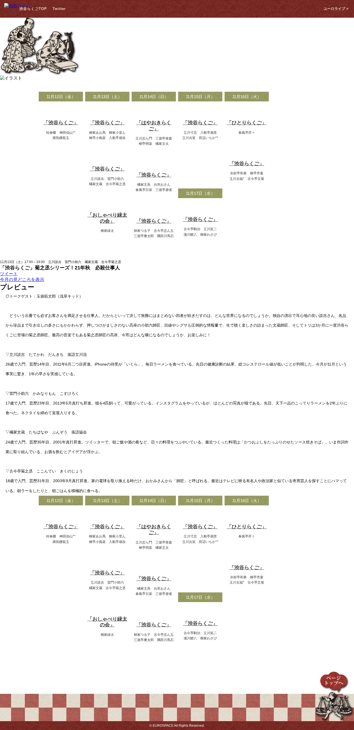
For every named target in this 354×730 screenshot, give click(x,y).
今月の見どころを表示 (22, 279)
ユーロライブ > (336, 9)
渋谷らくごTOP (33, 9)
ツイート (9, 273)
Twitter (59, 9)
